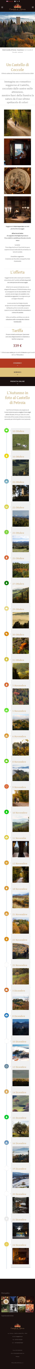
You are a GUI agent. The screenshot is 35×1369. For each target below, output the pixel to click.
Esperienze (20, 50)
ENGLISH (10, 1)
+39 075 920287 (19, 1339)
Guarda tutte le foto (7, 1315)
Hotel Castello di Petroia (9, 50)
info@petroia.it (19, 1336)
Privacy (17, 1356)
